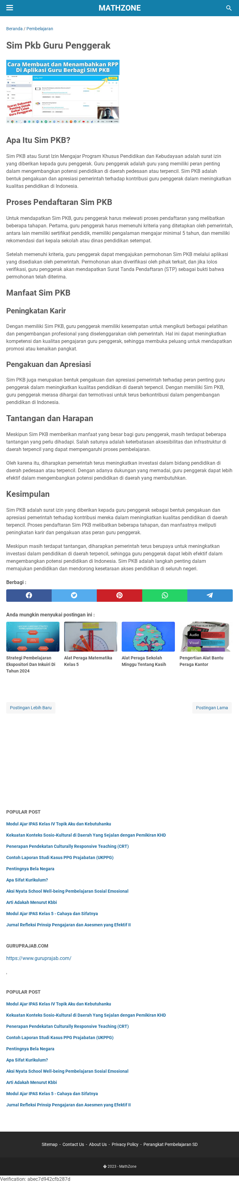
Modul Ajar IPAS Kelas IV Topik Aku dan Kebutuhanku (58, 823)
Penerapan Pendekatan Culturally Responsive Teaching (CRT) (67, 846)
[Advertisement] (119, 758)
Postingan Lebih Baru (31, 707)
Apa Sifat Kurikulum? (27, 879)
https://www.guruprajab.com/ (39, 958)
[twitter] (74, 595)
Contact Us (73, 1144)
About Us (98, 1144)
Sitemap (50, 1144)
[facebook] (29, 595)
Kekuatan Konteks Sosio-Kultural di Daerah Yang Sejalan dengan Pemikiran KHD (86, 835)
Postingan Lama (212, 707)
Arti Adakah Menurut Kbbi (31, 902)
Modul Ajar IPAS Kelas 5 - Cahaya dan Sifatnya (52, 913)
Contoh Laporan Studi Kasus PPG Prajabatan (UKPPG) (60, 857)
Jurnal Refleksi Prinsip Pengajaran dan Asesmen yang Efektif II (68, 924)
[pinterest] (119, 595)
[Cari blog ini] (229, 8)
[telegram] (210, 595)
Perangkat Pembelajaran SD (170, 1144)
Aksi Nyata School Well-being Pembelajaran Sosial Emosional (67, 891)
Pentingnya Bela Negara (30, 868)
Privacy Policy (125, 1144)
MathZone (120, 7)
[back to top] (226, 1169)
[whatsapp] (165, 595)
